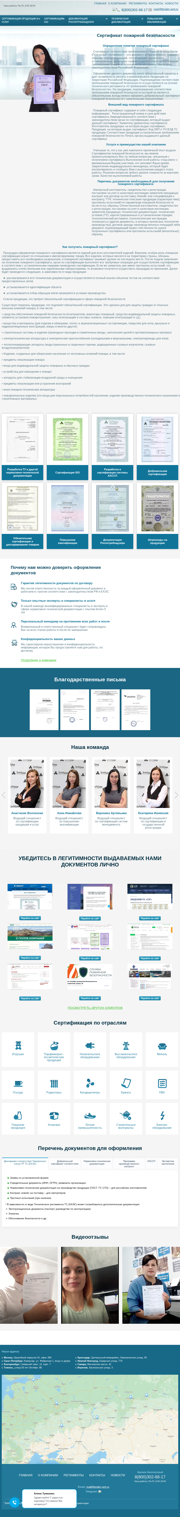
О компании (117, 3)
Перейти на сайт (30, 918)
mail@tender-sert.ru (166, 9)
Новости (171, 3)
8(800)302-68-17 (134, 10)
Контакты (156, 3)
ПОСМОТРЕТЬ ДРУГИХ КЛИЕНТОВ (95, 1008)
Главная (100, 3)
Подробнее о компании (38, 660)
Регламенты (138, 3)
